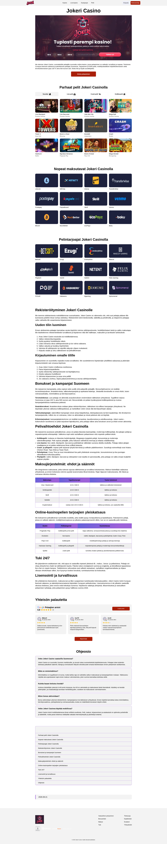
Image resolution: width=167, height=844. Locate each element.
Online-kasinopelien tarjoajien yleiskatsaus (53, 765)
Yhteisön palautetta (44, 778)
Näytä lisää (83, 639)
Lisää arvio (121, 608)
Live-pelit (70, 94)
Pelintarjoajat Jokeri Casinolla (48, 744)
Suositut (45, 94)
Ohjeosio (41, 783)
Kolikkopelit (119, 94)
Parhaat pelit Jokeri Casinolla (48, 735)
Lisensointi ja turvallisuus (46, 774)
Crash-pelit (94, 94)
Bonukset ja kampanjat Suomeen (49, 752)
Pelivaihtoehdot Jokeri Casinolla (49, 757)
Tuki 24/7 (41, 770)
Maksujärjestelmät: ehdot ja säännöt (50, 761)
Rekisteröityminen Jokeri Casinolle (50, 748)
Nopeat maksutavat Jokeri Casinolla (50, 739)
